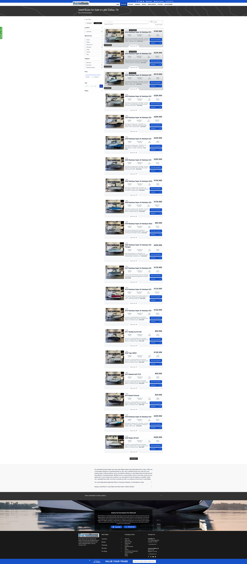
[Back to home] (81, 3)
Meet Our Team (128, 542)
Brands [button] (104, 542)
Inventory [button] (123, 4)
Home (117, 4)
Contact (126, 549)
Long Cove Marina (129, 552)
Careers (126, 545)
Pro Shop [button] (160, 4)
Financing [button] (104, 545)
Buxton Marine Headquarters (131, 551)
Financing (137, 4)
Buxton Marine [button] (168, 4)
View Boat (153, 43)
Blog (126, 548)
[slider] (85, 74)
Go (101, 86)
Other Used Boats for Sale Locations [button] (95, 495)
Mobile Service (152, 4)
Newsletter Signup (129, 546)
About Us (127, 538)
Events (126, 555)
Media (126, 554)
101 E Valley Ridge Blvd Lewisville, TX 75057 (153, 541)
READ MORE (140, 41)
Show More (134, 458)
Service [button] (144, 4)
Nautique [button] (130, 4)
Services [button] (104, 548)
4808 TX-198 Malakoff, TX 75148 (152, 550)
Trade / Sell (127, 540)
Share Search (160, 24)
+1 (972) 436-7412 (152, 544)
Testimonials (128, 543)
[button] (107, 36)
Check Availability (157, 39)
